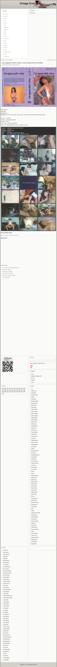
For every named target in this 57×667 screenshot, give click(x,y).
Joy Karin (33, 438)
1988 (24, 390)
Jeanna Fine (34, 434)
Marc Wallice (6, 616)
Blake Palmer (6, 560)
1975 (17, 388)
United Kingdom (7, 52)
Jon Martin (5, 612)
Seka (32, 508)
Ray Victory (5, 632)
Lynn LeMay (34, 469)
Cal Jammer (6, 564)
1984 (15, 390)
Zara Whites (34, 543)
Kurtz (18, 64)
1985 (17, 390)
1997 (22, 391)
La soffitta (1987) (6, 277)
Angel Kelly (33, 392)
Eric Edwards (6, 577)
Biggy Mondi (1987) (52, 59)
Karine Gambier (34, 444)
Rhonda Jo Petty (35, 502)
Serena (32, 510)
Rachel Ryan (34, 500)
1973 (12, 388)
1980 (5, 390)
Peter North (5, 624)
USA (5, 25)
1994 (15, 391)
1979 (3, 390)
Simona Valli (34, 518)
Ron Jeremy (6, 645)
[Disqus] (28, 298)
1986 (19, 390)
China (5, 40)
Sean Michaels (6, 649)
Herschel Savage (7, 589)
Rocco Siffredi (6, 643)
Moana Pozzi (34, 487)
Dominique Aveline (7, 572)
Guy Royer (5, 585)
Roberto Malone (6, 641)
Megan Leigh (34, 479)
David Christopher (7, 570)
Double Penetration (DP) (36, 376)
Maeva (32, 471)
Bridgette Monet (34, 401)
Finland (5, 54)
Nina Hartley (34, 494)
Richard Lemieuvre (7, 637)
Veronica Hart (34, 539)
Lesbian (33, 380)
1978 (24, 388)
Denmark (5, 29)
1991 (8, 391)
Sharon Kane (34, 514)
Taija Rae (33, 523)
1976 (19, 388)
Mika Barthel (34, 483)
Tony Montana (6, 657)
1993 (12, 391)
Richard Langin (6, 634)
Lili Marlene (33, 458)
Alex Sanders (6, 554)
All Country (6, 14)
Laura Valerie (34, 456)
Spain (5, 31)
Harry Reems (6, 587)
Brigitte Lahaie (34, 403)
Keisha (32, 448)
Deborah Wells (34, 419)
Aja (32, 388)
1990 (5, 391)
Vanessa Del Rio (34, 537)
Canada (5, 36)
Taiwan (5, 43)
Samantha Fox (34, 504)
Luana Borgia (34, 467)
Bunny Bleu (33, 407)
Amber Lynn (34, 390)
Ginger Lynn (34, 430)
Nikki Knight (34, 490)
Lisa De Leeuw (34, 461)
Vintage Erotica (29, 3)
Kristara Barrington (35, 454)
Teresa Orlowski (34, 529)
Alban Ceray (6, 552)
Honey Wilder (6, 591)
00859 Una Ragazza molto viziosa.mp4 (9, 235)
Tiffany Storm (34, 527)
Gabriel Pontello (6, 581)
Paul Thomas (6, 622)
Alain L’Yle (5, 550)
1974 (15, 388)
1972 (10, 388)
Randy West (6, 630)
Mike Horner (6, 618)
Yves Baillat (6, 659)
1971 (8, 388)
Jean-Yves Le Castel (7, 597)
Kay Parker (33, 446)
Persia (32, 496)
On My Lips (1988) (6, 269)
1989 (3, 391)
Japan (5, 49)
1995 (17, 391)
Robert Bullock (6, 639)
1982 (10, 390)
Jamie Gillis (5, 593)
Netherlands (6, 27)
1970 (5, 388)
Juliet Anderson (34, 440)
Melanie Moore (34, 481)
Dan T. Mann (6, 568)
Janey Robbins (34, 432)
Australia (5, 45)
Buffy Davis (33, 405)
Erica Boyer (33, 427)
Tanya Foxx (33, 525)
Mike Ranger (6, 620)
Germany (6, 16)
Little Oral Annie (34, 463)
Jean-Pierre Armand (7, 595)
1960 (3, 388)
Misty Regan (34, 485)
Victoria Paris (34, 541)
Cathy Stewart (34, 411)
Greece (5, 18)
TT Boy (5, 653)
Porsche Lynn (34, 498)
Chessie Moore (34, 413)
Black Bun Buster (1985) (6, 59)
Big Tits (33, 378)
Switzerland (6, 38)
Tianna (32, 531)
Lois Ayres (33, 465)
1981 (8, 390)
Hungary (5, 47)
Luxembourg (6, 56)
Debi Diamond (34, 417)
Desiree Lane (34, 421)
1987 (22, 390)
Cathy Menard (34, 409)
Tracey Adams (34, 533)
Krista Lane (33, 452)
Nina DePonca (34, 492)
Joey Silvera (6, 603)
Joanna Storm (34, 436)
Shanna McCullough (35, 512)
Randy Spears (6, 628)
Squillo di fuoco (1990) (7, 271)
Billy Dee (5, 558)
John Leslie (5, 608)
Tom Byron (5, 655)
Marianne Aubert (34, 475)
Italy (4, 20)
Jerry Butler (5, 599)
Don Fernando (6, 575)
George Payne (6, 583)
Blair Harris (33, 399)
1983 (12, 390)
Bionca (32, 396)
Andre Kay (5, 556)
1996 (19, 391)
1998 (24, 391)
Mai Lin (32, 473)
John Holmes (6, 606)
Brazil (5, 34)
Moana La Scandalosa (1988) (9, 275)
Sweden (5, 23)
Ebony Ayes (34, 423)
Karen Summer (34, 442)
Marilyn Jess (34, 477)
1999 (3, 393)
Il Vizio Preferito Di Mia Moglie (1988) (11, 267)
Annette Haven (34, 394)
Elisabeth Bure (34, 425)
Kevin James (6, 614)
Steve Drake (6, 651)
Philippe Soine (6, 626)
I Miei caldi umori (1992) (8, 273)
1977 (22, 388)
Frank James (6, 579)
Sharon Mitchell (34, 516)
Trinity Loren (34, 535)
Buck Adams (6, 562)
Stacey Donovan (34, 521)
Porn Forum (32, 12)
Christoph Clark (6, 566)
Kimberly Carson (34, 450)
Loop (32, 382)
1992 (10, 391)
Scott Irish (5, 647)
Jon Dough (5, 610)
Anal (32, 373)
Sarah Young (34, 506)
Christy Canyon (34, 415)
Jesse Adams (6, 601)
